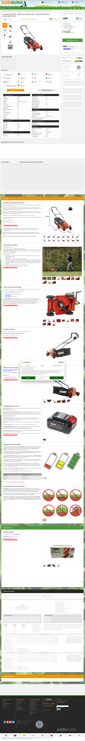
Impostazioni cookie (19, 707)
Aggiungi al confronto (16, 90)
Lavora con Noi (5, 702)
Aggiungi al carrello (73, 40)
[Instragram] (10, 724)
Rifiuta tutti (28, 377)
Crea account (32, 714)
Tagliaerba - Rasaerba (19, 10)
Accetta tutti (57, 377)
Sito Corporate (5, 706)
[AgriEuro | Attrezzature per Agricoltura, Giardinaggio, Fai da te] (14, 2)
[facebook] (4, 724)
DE (51, 703)
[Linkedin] (13, 724)
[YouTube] (7, 724)
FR (48, 703)
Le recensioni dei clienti (48, 705)
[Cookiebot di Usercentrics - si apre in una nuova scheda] (59, 362)
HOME (2, 10)
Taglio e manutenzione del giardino (10, 10)
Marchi (4, 701)
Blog (3, 705)
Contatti (4, 707)
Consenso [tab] (28, 365)
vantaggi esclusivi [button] (62, 702)
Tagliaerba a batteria (27, 10)
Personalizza (42, 377)
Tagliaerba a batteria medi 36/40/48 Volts (37, 10)
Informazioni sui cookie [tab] (57, 365)
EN (45, 703)
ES (54, 703)
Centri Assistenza (32, 703)
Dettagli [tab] (42, 365)
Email (57, 704)
